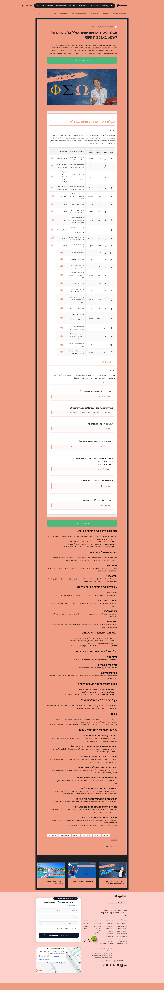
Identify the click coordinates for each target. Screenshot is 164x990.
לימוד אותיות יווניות (65, 835)
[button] (105, 5)
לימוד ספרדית (93, 14)
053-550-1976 (120, 961)
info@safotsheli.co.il (106, 961)
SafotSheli (117, 910)
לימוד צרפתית (64, 14)
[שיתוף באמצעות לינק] (102, 846)
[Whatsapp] (125, 965)
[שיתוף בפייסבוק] (116, 846)
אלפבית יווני (97, 835)
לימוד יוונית (106, 835)
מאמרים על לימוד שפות (79, 14)
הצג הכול (39, 859)
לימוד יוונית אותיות (86, 835)
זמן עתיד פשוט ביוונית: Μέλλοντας (55, 882)
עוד (55, 14)
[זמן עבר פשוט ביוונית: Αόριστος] (82, 870)
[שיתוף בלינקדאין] (107, 846)
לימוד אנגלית (105, 14)
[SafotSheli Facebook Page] (110, 965)
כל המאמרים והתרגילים (120, 14)
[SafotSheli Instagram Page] (114, 965)
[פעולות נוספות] (48, 27)
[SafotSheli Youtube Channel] (107, 965)
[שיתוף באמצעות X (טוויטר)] (111, 846)
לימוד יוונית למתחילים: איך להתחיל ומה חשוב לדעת (115, 882)
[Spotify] (118, 965)
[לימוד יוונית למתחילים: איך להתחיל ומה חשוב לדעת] (113, 870)
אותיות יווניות (76, 835)
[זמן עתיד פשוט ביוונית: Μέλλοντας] (51, 870)
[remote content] (82, 314)
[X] (121, 965)
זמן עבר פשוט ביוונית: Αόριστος (82, 881)
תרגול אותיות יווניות (52, 835)
